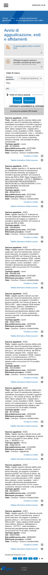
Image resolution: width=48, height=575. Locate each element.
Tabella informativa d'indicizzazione (24, 160)
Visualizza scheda (31, 156)
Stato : (8, 153)
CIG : (8, 89)
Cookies (24, 568)
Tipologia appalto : (13, 144)
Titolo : (8, 83)
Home (13, 18)
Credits (24, 570)
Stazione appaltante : (10, 78)
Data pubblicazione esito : (16, 148)
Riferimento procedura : (15, 150)
